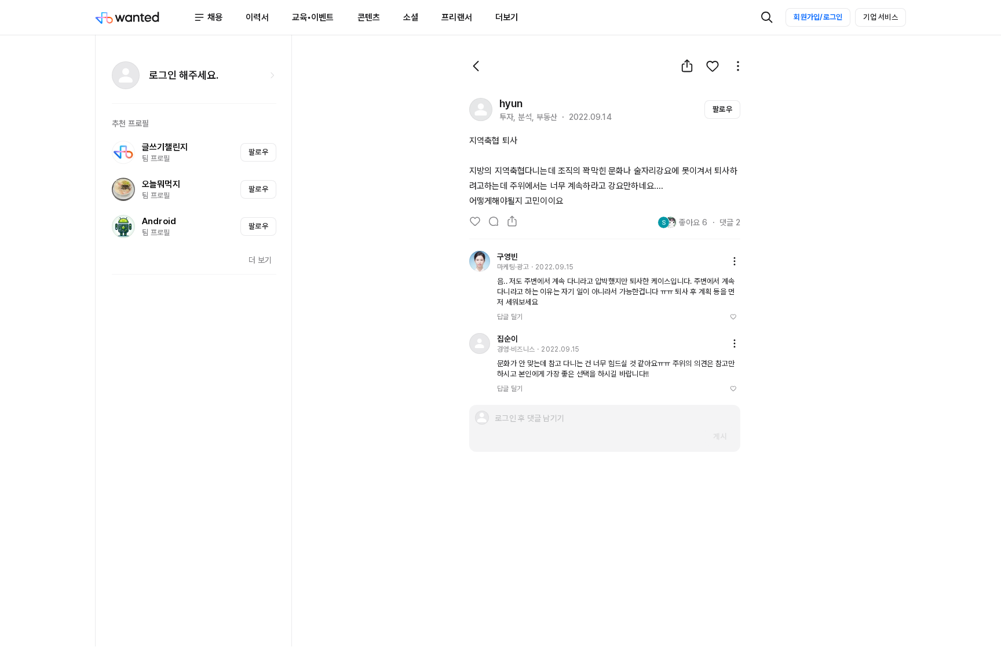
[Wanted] (144, 17)
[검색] (767, 17)
